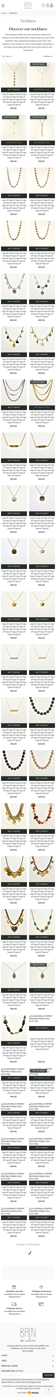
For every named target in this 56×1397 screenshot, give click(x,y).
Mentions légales (27, 1386)
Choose (48, 56)
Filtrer (8, 57)
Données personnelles (44, 1386)
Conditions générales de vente (28, 1388)
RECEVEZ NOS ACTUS (12, 1371)
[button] (43, 5)
